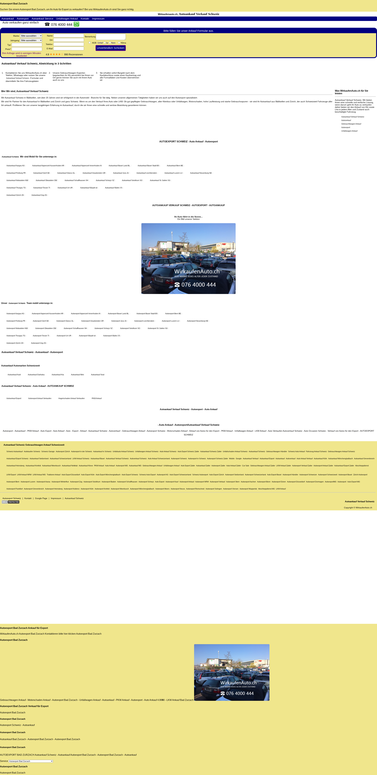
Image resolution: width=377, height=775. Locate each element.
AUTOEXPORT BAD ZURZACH (17, 755)
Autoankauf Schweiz (45, 755)
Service (4, 761)
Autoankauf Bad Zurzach (13, 739)
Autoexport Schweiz (10, 725)
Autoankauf (29, 725)
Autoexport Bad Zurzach (14, 3)
